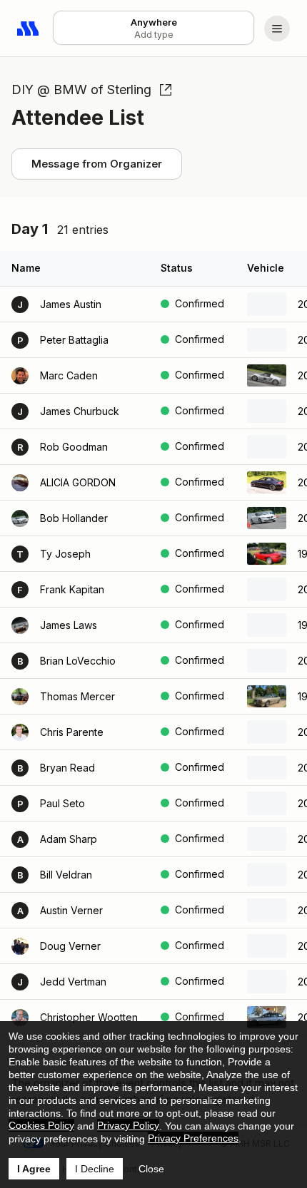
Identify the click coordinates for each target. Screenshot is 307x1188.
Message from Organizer (96, 163)
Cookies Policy (41, 1125)
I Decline (94, 1168)
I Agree (34, 1168)
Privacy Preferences (193, 1138)
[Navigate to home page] (28, 28)
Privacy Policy (128, 1125)
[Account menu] (277, 28)
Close (151, 1168)
